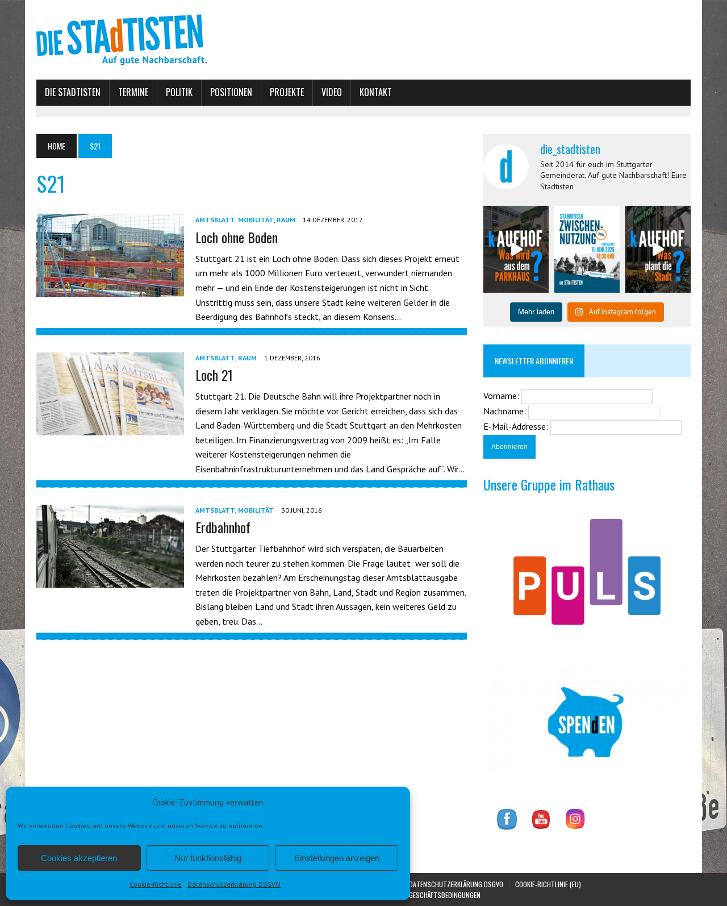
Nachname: (505, 411)
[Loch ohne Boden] (110, 290)
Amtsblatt (215, 219)
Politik (179, 92)
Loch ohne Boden (236, 237)
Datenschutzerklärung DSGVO (234, 884)
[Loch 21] (110, 427)
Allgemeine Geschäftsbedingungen (428, 895)
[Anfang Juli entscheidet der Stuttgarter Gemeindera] (516, 249)
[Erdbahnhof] (110, 579)
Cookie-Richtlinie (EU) (548, 884)
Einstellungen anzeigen (336, 858)
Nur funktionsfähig (207, 858)
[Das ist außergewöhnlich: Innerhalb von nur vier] (658, 249)
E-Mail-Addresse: (516, 426)
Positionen (231, 92)
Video (331, 92)
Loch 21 (214, 374)
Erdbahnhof (222, 527)
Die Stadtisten (73, 92)
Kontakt (376, 92)
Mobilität (256, 219)
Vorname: (502, 395)
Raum (286, 219)
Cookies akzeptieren (79, 858)
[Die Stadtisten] (363, 39)
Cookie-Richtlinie (155, 884)
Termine (133, 92)
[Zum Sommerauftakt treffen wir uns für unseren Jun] (587, 249)
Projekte (287, 92)
